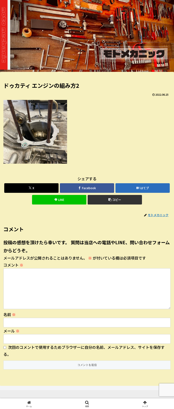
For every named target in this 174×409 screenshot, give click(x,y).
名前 (9, 314)
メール (11, 331)
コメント (13, 265)
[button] (115, 199)
